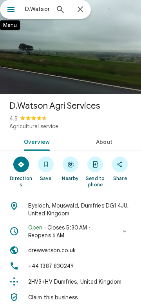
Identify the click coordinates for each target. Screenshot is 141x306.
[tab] (35, 141)
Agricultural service (33, 126)
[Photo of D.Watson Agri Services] (70, 47)
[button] (70, 231)
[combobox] (37, 9)
